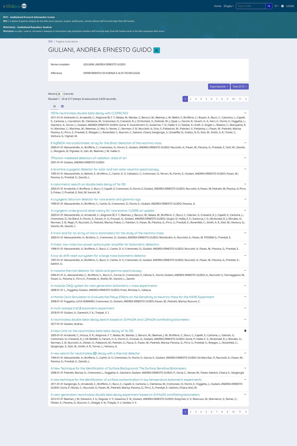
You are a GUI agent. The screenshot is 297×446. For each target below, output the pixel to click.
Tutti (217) (239, 86)
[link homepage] (16, 6)
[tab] (54, 106)
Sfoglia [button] (228, 6)
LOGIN (290, 6)
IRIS (50, 41)
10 (233, 99)
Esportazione (218, 86)
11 (240, 99)
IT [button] (276, 6)
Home (217, 6)
